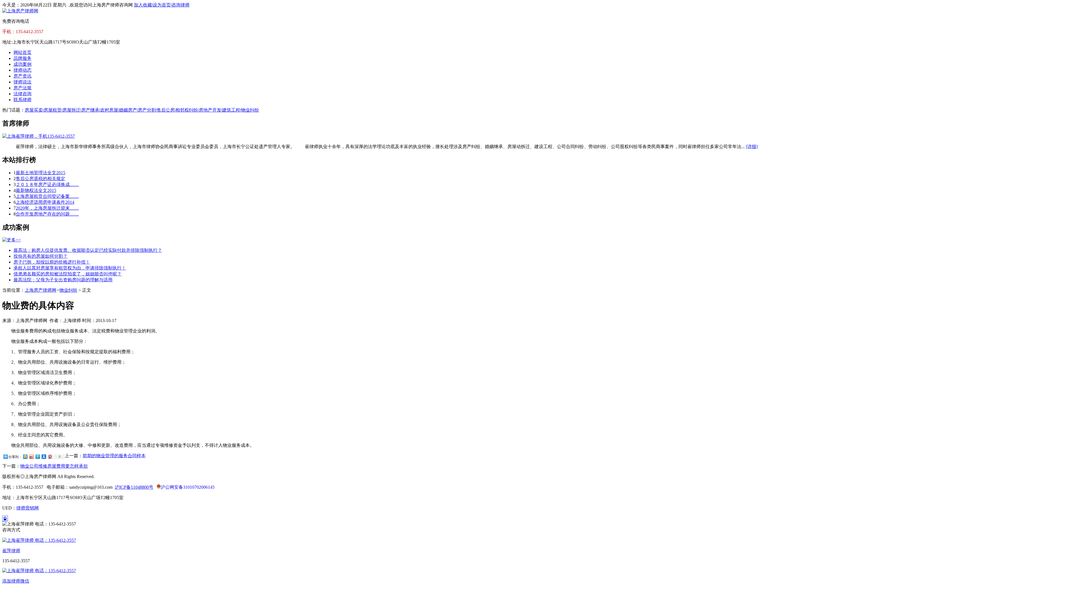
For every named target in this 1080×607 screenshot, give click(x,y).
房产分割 (147, 110)
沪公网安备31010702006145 (188, 487)
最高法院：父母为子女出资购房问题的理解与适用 (63, 279)
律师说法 (23, 82)
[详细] (752, 146)
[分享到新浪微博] (31, 456)
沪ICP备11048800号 (134, 487)
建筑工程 (231, 110)
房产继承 (90, 110)
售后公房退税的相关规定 (40, 178)
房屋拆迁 (71, 110)
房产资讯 (23, 76)
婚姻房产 (128, 110)
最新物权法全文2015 (36, 190)
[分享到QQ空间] (25, 456)
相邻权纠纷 (187, 110)
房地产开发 (210, 110)
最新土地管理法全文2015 (40, 172)
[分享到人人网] (43, 456)
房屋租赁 (53, 110)
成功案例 (23, 64)
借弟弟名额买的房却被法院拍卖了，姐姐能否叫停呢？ (68, 273)
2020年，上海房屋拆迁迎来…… (47, 208)
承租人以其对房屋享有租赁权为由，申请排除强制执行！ (70, 268)
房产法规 (23, 87)
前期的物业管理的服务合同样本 (114, 455)
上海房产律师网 (40, 290)
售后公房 (166, 110)
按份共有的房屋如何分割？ (41, 256)
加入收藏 (143, 5)
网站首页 (23, 52)
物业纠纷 (250, 110)
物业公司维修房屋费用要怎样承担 (54, 466)
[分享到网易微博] (50, 456)
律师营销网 (27, 508)
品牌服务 (23, 58)
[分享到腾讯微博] (37, 456)
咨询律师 (181, 5)
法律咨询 (23, 93)
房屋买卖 (34, 110)
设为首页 (162, 5)
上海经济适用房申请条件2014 (45, 202)
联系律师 (23, 99)
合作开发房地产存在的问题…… (47, 214)
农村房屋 (109, 110)
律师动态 (23, 70)
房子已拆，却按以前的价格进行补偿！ (52, 262)
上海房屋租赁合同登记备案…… (47, 196)
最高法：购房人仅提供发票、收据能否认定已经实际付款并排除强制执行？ (88, 250)
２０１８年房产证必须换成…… (47, 184)
